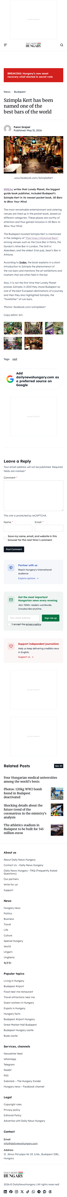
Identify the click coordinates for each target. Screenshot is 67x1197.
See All (58, 766)
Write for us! (11, 884)
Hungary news (12, 907)
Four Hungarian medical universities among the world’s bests (30, 779)
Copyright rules (13, 1104)
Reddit (8, 1070)
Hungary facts (12, 1013)
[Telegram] (39, 1191)
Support (8, 890)
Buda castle (11, 1035)
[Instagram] (16, 1191)
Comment (10, 477)
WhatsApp (10, 1059)
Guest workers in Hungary (19, 1002)
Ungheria (9, 957)
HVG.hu (8, 189)
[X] (22, 1191)
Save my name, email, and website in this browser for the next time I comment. (32, 538)
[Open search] (61, 45)
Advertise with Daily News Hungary (24, 1120)
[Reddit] (44, 1191)
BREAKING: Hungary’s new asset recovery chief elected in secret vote (30, 75)
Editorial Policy (12, 1115)
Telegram (9, 1064)
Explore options (26, 578)
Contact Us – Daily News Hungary (23, 865)
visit (14, 359)
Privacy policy (12, 1109)
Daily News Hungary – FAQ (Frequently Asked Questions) (30, 872)
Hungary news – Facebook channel (24, 1086)
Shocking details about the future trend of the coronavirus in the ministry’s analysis (25, 811)
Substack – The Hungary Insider (22, 1081)
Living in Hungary (14, 980)
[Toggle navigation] (5, 45)
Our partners (11, 879)
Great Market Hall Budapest (20, 1024)
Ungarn (8, 951)
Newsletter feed (13, 1053)
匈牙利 (7, 962)
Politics (8, 913)
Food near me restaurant (18, 991)
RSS (6, 1075)
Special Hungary (13, 940)
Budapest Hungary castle (19, 1030)
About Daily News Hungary (20, 859)
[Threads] (50, 1191)
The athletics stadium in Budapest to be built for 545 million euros (24, 829)
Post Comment (14, 549)
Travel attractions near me (19, 997)
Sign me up (51, 618)
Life (6, 929)
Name (8, 522)
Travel (7, 924)
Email (39, 522)
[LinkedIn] (5, 1191)
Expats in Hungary (14, 1008)
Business (9, 918)
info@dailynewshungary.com (21, 1143)
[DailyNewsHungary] (33, 45)
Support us (24, 657)
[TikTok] (27, 1191)
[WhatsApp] (33, 1191)
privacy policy (33, 624)
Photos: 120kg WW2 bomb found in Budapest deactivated (23, 793)
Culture (8, 935)
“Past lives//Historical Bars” (41, 238)
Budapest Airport (14, 986)
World (7, 946)
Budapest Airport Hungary (19, 1019)
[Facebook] (10, 1191)
